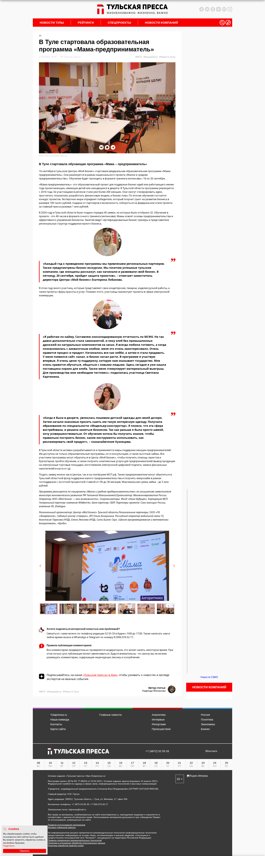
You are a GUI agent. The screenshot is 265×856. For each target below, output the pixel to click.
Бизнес (205, 729)
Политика (207, 719)
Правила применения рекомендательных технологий (75, 840)
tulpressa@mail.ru (77, 809)
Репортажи (159, 724)
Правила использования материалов (66, 825)
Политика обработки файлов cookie (66, 845)
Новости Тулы (52, 22)
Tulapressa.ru (58, 714)
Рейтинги (86, 22)
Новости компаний (161, 22)
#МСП (138, 57)
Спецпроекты (119, 22)
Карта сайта (58, 729)
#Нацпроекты (150, 57)
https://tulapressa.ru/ (96, 776)
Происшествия (161, 729)
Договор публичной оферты (62, 827)
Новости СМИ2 (209, 677)
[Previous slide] (40, 565)
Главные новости (110, 714)
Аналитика (158, 714)
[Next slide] (173, 565)
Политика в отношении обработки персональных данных (76, 843)
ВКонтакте (211, 751)
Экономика (208, 724)
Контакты (56, 724)
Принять (24, 851)
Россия (205, 714)
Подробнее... (9, 845)
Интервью (158, 719)
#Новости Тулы (167, 57)
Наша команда (59, 719)
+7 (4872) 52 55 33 (157, 751)
